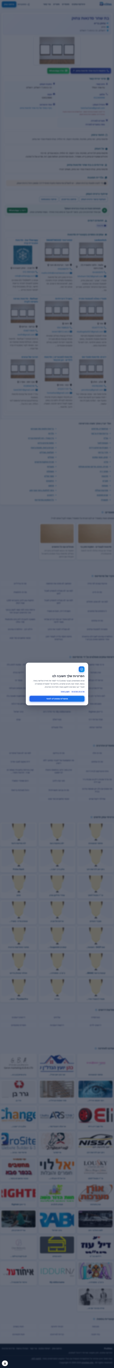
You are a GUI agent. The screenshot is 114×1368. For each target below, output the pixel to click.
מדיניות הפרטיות (78, 691)
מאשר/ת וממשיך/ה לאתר (57, 698)
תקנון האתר (65, 691)
